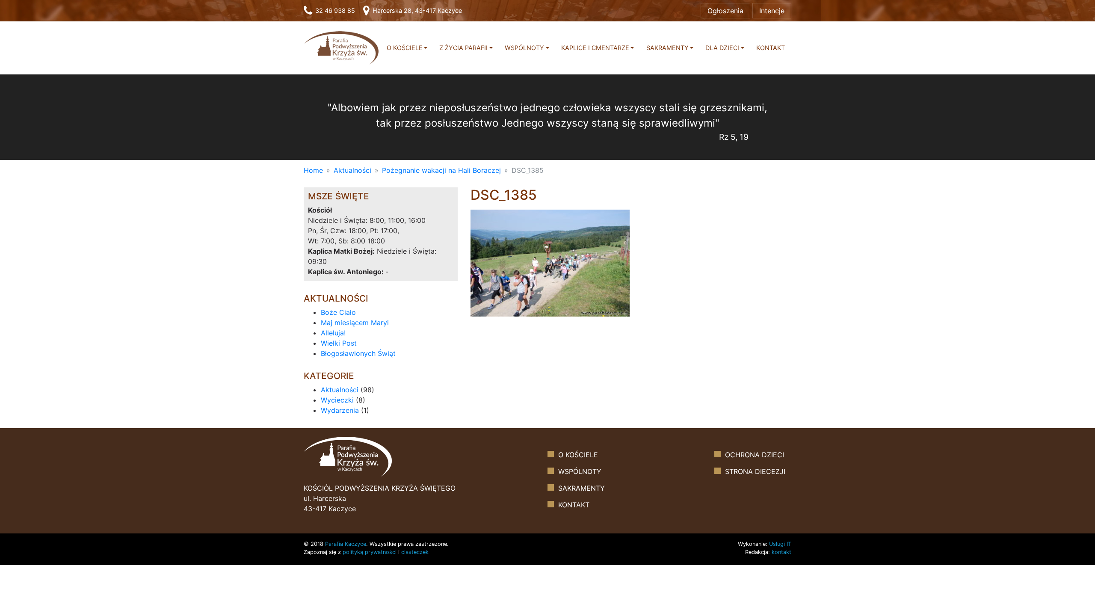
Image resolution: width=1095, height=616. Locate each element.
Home (313, 170)
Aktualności (352, 170)
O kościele (405, 47)
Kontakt (770, 47)
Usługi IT (780, 544)
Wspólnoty (524, 47)
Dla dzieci (722, 47)
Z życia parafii (463, 47)
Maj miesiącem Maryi (355, 322)
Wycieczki (337, 400)
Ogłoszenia (725, 10)
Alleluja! (333, 333)
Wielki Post (339, 343)
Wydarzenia (340, 410)
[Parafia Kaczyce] (341, 47)
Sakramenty (667, 47)
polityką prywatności (370, 552)
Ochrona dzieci (754, 454)
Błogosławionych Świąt (358, 353)
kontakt (781, 552)
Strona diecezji (755, 471)
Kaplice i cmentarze (595, 47)
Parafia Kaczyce (345, 544)
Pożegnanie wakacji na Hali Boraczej (441, 170)
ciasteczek (415, 552)
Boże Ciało (338, 312)
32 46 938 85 (334, 10)
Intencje (771, 10)
